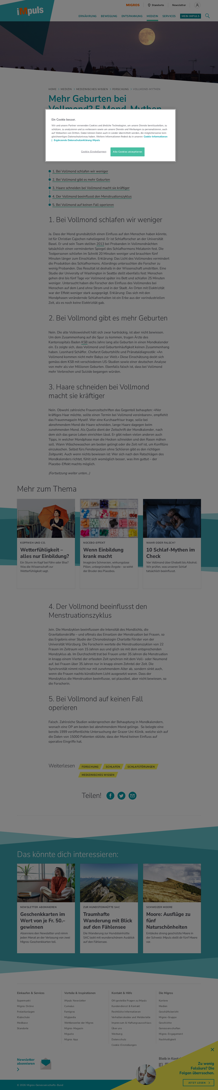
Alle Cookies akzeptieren (127, 151)
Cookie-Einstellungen (93, 151)
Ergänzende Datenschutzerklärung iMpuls (76, 140)
